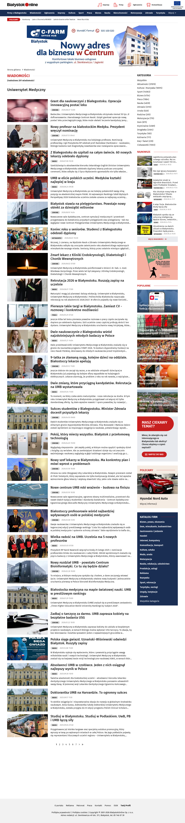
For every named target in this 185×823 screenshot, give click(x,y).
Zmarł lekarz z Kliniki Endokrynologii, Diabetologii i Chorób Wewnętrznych (88, 257)
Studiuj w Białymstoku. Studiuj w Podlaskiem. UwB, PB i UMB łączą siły (91, 718)
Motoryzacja (136, 13)
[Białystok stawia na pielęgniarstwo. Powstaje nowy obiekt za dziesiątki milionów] (27, 213)
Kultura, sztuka (147, 550)
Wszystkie (142, 80)
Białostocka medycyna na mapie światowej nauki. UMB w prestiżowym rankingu (91, 591)
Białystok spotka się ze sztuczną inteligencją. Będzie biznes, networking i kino (165, 217)
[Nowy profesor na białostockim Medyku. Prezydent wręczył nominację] (27, 136)
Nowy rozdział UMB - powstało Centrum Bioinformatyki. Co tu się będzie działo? (80, 564)
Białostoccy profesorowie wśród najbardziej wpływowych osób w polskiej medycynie (82, 513)
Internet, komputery (150, 540)
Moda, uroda (146, 554)
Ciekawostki (143, 145)
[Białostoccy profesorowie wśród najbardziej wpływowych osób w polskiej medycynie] (27, 520)
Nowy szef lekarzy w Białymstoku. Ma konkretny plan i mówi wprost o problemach (90, 462)
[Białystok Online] (22, 5)
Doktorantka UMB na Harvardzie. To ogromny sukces (89, 692)
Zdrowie (149, 13)
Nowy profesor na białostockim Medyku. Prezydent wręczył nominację (88, 129)
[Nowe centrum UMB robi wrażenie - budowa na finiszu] (27, 495)
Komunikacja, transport (151, 545)
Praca (89, 13)
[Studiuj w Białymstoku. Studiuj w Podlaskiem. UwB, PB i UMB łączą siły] (27, 725)
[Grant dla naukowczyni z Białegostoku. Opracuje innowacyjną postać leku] (27, 110)
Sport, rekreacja (148, 582)
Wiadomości (35, 13)
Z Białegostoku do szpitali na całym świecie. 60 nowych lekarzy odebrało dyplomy (91, 154)
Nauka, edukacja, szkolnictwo (154, 563)
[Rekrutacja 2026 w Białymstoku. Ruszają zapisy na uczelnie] (27, 290)
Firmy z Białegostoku (17, 13)
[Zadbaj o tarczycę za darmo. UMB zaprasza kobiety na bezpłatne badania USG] (27, 623)
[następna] (79, 744)
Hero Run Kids (83, 19)
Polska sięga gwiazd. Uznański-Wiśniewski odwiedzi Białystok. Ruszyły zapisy (88, 641)
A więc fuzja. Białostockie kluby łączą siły (164, 205)
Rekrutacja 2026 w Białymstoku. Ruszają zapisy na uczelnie (87, 282)
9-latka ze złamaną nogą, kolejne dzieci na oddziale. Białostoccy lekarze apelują (89, 359)
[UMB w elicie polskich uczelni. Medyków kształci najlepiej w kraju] (27, 187)
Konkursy (26, 19)
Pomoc (108, 805)
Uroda (140, 110)
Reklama (144, 573)
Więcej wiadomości (155, 239)
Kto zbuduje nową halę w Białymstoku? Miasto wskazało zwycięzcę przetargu (164, 194)
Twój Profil (126, 805)
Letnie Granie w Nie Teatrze (64, 19)
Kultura (72, 13)
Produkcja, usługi (148, 568)
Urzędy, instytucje (149, 592)
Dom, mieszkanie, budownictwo (155, 526)
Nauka (107, 13)
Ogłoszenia (137, 5)
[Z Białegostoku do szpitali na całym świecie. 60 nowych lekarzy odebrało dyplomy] (27, 161)
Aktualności (56, 238)
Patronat (80, 805)
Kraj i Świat (142, 141)
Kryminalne (142, 126)
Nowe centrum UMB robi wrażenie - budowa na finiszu (90, 487)
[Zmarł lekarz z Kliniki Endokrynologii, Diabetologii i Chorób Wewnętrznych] (27, 264)
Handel (143, 536)
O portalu (59, 805)
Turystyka (160, 13)
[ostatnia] (82, 744)
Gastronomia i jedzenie (151, 531)
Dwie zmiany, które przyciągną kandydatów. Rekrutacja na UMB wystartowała (91, 385)
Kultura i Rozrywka (146, 88)
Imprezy (106, 5)
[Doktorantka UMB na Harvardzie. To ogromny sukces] (27, 700)
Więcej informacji (148, 504)
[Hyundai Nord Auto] (157, 484)
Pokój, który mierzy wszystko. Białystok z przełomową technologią (90, 436)
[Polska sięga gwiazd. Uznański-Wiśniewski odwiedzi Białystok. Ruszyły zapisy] (27, 648)
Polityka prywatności (61, 812)
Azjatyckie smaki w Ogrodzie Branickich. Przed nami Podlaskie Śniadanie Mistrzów (165, 182)
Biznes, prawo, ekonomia (152, 522)
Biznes (98, 13)
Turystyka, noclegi (149, 587)
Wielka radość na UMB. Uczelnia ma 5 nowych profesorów (84, 539)
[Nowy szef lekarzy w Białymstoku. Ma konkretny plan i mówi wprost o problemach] (27, 469)
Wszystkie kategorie (149, 601)
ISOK (116, 805)
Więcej (171, 13)
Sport (81, 13)
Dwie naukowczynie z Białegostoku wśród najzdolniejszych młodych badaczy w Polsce (82, 334)
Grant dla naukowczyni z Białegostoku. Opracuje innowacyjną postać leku (86, 103)
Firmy (121, 5)
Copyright (93, 812)
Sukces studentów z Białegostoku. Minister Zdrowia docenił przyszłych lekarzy (88, 411)
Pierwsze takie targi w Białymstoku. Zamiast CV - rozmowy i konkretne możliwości (86, 308)
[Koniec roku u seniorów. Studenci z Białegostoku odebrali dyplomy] (27, 238)
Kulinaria (141, 137)
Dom (139, 122)
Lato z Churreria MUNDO (41, 19)
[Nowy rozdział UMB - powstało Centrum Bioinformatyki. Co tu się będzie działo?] (27, 571)
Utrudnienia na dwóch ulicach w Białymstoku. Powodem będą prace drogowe (163, 228)
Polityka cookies (79, 812)
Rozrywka (144, 577)
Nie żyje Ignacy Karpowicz (165, 171)
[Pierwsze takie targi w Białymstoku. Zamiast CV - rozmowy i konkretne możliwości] (27, 315)
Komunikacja (157, 5)
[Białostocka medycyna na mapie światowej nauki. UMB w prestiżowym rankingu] (27, 597)
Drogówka (142, 129)
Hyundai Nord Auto (154, 498)
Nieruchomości (120, 13)
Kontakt (98, 805)
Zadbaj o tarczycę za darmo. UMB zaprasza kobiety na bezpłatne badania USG (90, 616)
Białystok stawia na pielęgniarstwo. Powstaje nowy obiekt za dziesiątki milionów (88, 206)
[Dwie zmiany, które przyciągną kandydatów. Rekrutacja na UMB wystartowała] (27, 392)
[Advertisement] (92, 772)
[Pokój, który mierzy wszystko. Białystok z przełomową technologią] (27, 443)
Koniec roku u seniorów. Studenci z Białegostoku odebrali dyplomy (86, 231)
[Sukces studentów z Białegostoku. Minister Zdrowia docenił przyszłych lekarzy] (27, 418)
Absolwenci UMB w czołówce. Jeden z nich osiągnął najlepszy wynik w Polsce (88, 667)
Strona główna (14, 69)
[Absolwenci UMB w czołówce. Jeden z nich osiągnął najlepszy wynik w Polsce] (27, 674)
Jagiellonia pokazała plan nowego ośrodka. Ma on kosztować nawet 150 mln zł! (165, 159)
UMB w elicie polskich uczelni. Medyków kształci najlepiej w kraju (86, 180)
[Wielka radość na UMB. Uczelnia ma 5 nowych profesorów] (27, 546)
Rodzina (141, 114)
